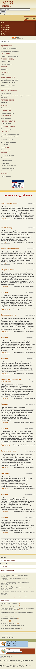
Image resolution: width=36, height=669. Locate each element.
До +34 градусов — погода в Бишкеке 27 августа (14, 575)
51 (19, 545)
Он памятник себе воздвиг (8, 82)
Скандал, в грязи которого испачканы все (12, 625)
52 (21, 545)
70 (31, 546)
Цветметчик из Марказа (7, 168)
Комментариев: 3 (30, 488)
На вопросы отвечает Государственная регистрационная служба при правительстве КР (17, 609)
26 (26, 541)
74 (7, 548)
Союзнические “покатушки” (8, 142)
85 (33, 548)
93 (22, 550)
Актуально (4, 102)
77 (14, 548)
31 (4, 543)
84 (31, 548)
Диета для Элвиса (6, 123)
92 (20, 550)
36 (16, 543)
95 (27, 550)
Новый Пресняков (6, 176)
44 (2, 545)
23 (19, 541)
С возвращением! (6, 150)
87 (8, 550)
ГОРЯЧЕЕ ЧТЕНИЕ (7, 100)
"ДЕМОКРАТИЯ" (6, 46)
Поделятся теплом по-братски (9, 56)
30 (2, 543)
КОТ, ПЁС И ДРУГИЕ (8, 121)
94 (25, 550)
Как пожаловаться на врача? (9, 603)
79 (19, 548)
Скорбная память (6, 108)
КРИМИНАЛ (5, 152)
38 (21, 543)
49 (14, 545)
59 (4, 546)
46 (7, 545)
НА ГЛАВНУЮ (5, 41)
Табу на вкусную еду (6, 93)
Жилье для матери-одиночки (9, 606)
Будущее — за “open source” (9, 618)
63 (14, 546)
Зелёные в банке (6, 118)
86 (5, 550)
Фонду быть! (4, 69)
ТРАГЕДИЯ (4, 105)
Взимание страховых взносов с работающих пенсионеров (17, 612)
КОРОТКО (4, 173)
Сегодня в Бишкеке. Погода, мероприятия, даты (14, 578)
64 (16, 546)
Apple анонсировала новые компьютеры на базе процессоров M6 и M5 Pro (15, 582)
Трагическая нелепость (10, 249)
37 (19, 543)
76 (12, 548)
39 (24, 543)
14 (30, 540)
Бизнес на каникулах (7, 129)
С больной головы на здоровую (10, 51)
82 (26, 548)
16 (2, 541)
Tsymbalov (13, 665)
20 (12, 541)
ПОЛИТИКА (5, 72)
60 (7, 546)
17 (4, 541)
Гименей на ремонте (7, 64)
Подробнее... (5, 219)
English (3, 557)
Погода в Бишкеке (6, 564)
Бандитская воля (6, 158)
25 (24, 541)
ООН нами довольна (7, 75)
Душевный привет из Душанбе (9, 80)
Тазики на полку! (5, 61)
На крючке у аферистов (7, 113)
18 (7, 541)
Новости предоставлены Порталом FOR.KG (18, 596)
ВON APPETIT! (6, 116)
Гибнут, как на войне (9, 203)
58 (2, 546)
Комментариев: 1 (30, 352)
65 (19, 546)
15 (32, 540)
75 (9, 548)
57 (33, 545)
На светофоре (5, 144)
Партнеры (6, 27)
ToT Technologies (13, 666)
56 (31, 545)
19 (9, 541)
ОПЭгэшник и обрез (6, 160)
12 (25, 540)
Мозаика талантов (6, 88)
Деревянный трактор (7, 139)
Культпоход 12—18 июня (8, 85)
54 (26, 545)
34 (12, 543)
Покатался (5, 473)
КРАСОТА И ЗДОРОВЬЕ (9, 90)
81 (24, 548)
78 (16, 548)
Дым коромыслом (8, 315)
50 (16, 545)
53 (24, 545)
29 (33, 541)
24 (21, 541)
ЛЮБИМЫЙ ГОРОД (7, 59)
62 (12, 546)
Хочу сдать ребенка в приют (9, 623)
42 (31, 543)
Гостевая (6, 32)
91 (17, 550)
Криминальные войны (7, 171)
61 (9, 546)
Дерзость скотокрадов (7, 155)
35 (14, 543)
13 (27, 540)
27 (28, 541)
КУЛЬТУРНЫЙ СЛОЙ (8, 77)
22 (16, 541)
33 (9, 543)
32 (7, 543)
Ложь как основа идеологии (8, 48)
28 (31, 541)
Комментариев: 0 (30, 218)
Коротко (4, 292)
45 (4, 545)
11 (23, 540)
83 (28, 548)
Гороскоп (6, 34)
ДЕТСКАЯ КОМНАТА (8, 126)
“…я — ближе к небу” (7, 616)
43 (33, 543)
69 (28, 546)
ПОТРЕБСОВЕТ (6, 110)
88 (10, 550)
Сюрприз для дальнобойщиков (10, 134)
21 (14, 541)
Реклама (6, 25)
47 (9, 545)
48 (12, 545)
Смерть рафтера (7, 270)
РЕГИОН (4, 67)
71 (33, 546)
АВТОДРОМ (5, 131)
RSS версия (20, 38)
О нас (5, 23)
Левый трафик (5, 163)
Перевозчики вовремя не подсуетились (11, 380)
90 (15, 550)
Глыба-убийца (6, 228)
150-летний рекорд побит (8, 165)
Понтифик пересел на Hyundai (9, 137)
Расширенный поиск (6, 14)
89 (13, 550)
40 (26, 543)
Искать (3, 11)
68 (26, 546)
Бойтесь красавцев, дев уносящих (10, 628)
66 (21, 546)
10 (20, 540)
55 (28, 545)
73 (4, 548)
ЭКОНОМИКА (5, 54)
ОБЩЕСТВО (5, 147)
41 (28, 543)
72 (2, 548)
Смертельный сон (8, 451)
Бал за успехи (5, 621)
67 (24, 546)
